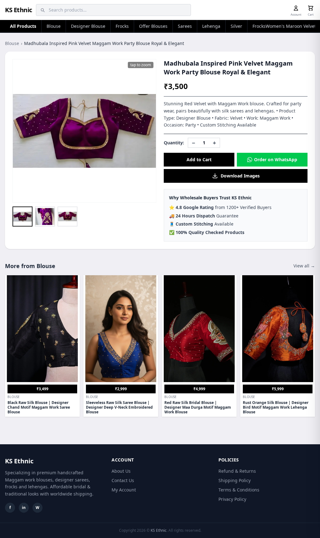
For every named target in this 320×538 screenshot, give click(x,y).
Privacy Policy (232, 499)
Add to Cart (199, 159)
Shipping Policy (234, 480)
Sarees (185, 26)
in (24, 507)
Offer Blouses (153, 26)
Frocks (122, 26)
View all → (304, 266)
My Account (124, 490)
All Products (23, 26)
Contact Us (123, 480)
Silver (236, 26)
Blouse (54, 26)
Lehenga (211, 26)
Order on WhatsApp (275, 159)
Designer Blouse (88, 26)
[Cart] (310, 8)
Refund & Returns (237, 471)
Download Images (240, 176)
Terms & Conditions (238, 490)
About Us (121, 471)
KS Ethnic (18, 10)
